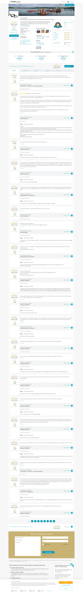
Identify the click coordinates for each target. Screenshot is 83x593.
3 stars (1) (47, 70)
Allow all (66, 582)
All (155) (14, 70)
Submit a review (14, 35)
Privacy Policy (16, 587)
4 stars (65, 23)
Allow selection (66, 585)
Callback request (47, 544)
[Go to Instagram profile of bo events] (39, 48)
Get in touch (70, 5)
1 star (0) (69, 70)
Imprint (12, 587)
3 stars (65, 24)
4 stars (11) (36, 70)
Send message (48, 552)
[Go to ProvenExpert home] (14, 2)
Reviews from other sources (14, 30)
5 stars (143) (25, 70)
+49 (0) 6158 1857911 (26, 40)
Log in (72, 1)
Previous (35, 31)
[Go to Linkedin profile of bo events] (40, 48)
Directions (24, 34)
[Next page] (54, 521)
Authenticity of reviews (14, 32)
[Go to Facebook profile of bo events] (37, 48)
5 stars (65, 21)
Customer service (57, 42)
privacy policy (49, 555)
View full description (24, 26)
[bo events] (13, 15)
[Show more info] (58, 25)
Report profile (25, 561)
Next (50, 31)
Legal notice (24, 42)
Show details (48, 590)
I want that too (63, 1)
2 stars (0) (58, 70)
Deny (66, 588)
